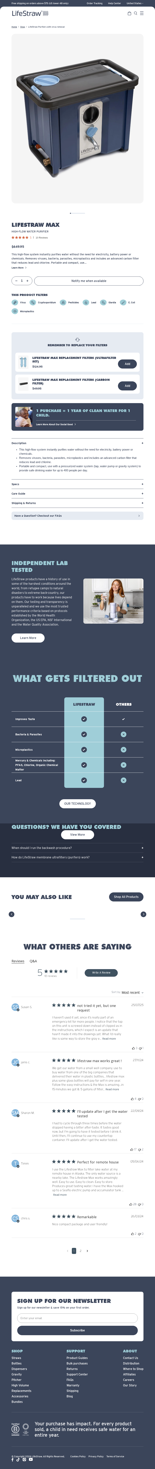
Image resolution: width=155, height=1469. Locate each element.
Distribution (131, 1363)
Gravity (17, 1374)
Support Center (77, 1374)
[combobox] (127, 993)
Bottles (17, 1363)
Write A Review (101, 972)
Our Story (130, 1385)
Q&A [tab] (33, 961)
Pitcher (17, 1380)
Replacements (21, 1391)
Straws (16, 1358)
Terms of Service (115, 1456)
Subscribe (77, 1330)
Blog (70, 1396)
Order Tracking (94, 3)
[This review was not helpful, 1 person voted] (140, 1048)
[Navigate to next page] (87, 1251)
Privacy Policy (96, 1456)
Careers (128, 1380)
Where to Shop (133, 1369)
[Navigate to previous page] (67, 1251)
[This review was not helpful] (139, 1149)
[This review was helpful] (133, 1048)
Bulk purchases (77, 1363)
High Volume (20, 1385)
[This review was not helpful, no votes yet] (139, 1099)
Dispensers (19, 1369)
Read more (109, 1038)
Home (14, 27)
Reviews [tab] (18, 961)
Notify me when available (88, 281)
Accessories (20, 1396)
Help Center (114, 3)
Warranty (73, 1385)
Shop (22, 27)
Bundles (17, 1402)
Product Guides (77, 1358)
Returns (72, 1369)
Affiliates (129, 1374)
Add (127, 364)
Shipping (72, 1391)
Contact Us (130, 1358)
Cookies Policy (78, 1456)
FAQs (70, 1380)
